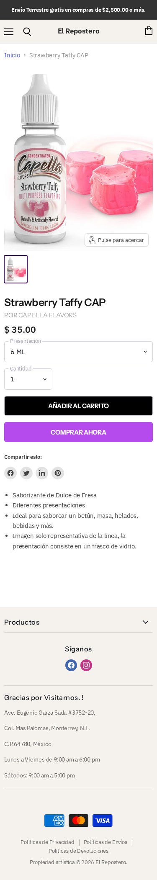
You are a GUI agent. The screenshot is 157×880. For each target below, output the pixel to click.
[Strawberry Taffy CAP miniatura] (16, 269)
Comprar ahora (78, 432)
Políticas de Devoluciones (78, 850)
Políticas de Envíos (105, 842)
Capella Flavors (47, 315)
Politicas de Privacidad (47, 842)
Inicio (12, 55)
